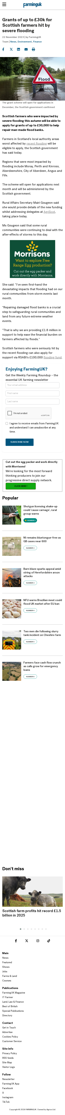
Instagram (7, 1097)
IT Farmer (7, 997)
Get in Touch (9, 1028)
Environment (25, 42)
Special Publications (13, 1011)
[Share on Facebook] (5, 49)
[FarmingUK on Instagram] (38, 941)
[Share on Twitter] (13, 49)
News (13, 42)
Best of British (10, 1006)
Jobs (4, 971)
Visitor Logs (8, 1067)
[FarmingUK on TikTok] (49, 941)
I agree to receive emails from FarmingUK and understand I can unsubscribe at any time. (34, 427)
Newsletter (8, 1079)
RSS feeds (8, 1058)
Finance (37, 42)
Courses (6, 981)
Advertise (7, 1032)
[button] (20, 929)
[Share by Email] (27, 49)
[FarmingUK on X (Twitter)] (26, 941)
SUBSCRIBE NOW (19, 442)
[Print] (35, 49)
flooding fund (53, 357)
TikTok (6, 1102)
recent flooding (36, 143)
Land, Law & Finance (13, 1002)
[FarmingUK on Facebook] (16, 941)
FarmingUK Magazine (13, 993)
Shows (6, 967)
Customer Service (12, 1041)
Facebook (7, 1088)
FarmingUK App (10, 1084)
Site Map (7, 1062)
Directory (7, 1015)
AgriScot (49, 212)
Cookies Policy (10, 1037)
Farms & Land (9, 976)
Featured (7, 962)
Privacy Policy (9, 1053)
